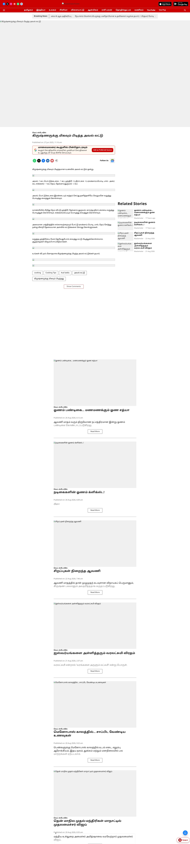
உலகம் (52, 10)
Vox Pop (162, 10)
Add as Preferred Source (102, 150)
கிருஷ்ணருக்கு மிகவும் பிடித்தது (49, 279)
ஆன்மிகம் (93, 10)
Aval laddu (65, 273)
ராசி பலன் (107, 10)
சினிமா (63, 10)
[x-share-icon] (39, 162)
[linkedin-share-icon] (47, 162)
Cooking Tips (51, 273)
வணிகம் (138, 10)
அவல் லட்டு (79, 273)
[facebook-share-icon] (43, 162)
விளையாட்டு (77, 10)
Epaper (185, 840)
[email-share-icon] (52, 162)
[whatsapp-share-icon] (34, 162)
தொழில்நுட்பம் (123, 10)
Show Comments (74, 286)
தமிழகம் (28, 10)
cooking (37, 273)
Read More (95, 431)
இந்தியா (40, 10)
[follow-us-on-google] (112, 160)
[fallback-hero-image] (125, 213)
